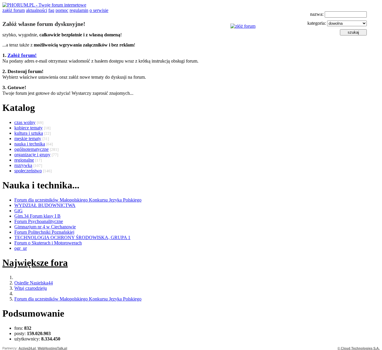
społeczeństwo (28, 170)
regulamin (79, 10)
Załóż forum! (22, 55)
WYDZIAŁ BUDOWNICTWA (45, 205)
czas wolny (25, 122)
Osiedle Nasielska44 (33, 282)
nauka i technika (29, 143)
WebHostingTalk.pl (52, 348)
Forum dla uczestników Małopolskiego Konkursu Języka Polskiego (77, 199)
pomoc (62, 10)
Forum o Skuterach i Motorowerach (48, 242)
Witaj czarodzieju (30, 288)
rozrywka (23, 165)
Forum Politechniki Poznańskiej (44, 232)
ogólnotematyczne (31, 149)
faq (51, 10)
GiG (18, 210)
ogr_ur (20, 248)
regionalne (24, 159)
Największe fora (35, 262)
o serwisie (99, 10)
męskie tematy (27, 138)
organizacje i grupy (32, 154)
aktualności (36, 10)
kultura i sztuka (28, 133)
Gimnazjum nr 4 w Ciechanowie (45, 226)
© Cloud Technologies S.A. (359, 348)
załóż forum (13, 10)
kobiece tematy (28, 127)
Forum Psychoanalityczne (38, 221)
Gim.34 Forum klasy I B (37, 216)
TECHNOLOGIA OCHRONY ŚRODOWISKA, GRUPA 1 (72, 237)
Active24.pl (27, 348)
